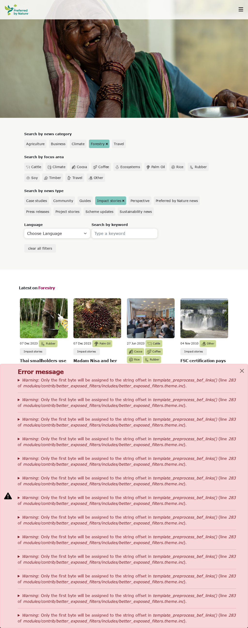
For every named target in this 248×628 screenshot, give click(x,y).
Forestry (98, 144)
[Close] (242, 371)
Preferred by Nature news (177, 201)
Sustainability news (136, 211)
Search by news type (43, 191)
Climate (78, 144)
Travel (119, 144)
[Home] (19, 9)
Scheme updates (99, 211)
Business (58, 144)
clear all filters (40, 248)
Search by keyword (110, 225)
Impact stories (109, 201)
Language (33, 225)
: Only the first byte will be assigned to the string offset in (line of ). (127, 383)
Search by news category (48, 134)
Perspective (140, 201)
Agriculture (35, 144)
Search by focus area (44, 157)
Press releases (37, 211)
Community (63, 201)
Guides (85, 201)
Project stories (67, 211)
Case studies (36, 201)
